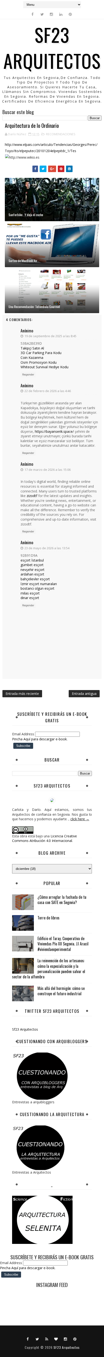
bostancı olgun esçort (37, 588)
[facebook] (32, 14)
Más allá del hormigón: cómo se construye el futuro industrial (61, 990)
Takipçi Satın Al (32, 348)
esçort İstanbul (32, 560)
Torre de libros (48, 918)
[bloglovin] (56, 1338)
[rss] (46, 1338)
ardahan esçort (32, 574)
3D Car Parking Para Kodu (41, 352)
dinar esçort (30, 597)
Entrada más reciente (22, 693)
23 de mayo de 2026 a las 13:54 (46, 548)
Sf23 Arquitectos (25, 1029)
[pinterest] (70, 14)
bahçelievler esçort (35, 579)
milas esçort (30, 593)
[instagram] (51, 14)
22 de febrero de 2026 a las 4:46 (47, 391)
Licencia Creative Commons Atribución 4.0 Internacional (44, 838)
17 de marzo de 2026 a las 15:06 (47, 469)
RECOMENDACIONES (60, 134)
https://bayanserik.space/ (54, 431)
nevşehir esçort (33, 569)
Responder (28, 374)
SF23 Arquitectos (52, 47)
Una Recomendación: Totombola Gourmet (34, 306)
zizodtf (32, 495)
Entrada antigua (84, 693)
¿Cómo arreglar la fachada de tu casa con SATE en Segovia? (61, 899)
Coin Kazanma (32, 357)
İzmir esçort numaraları (39, 584)
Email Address (23, 734)
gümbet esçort (32, 564)
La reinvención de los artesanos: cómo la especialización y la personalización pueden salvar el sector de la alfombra (48, 969)
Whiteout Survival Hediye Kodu (44, 367)
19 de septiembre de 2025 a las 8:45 (50, 336)
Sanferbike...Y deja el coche (25, 214)
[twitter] (42, 14)
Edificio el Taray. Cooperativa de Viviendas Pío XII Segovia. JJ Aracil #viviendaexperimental (63, 944)
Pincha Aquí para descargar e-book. (39, 739)
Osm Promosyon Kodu (39, 362)
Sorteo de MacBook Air (22, 260)
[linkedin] (61, 14)
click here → (79, 819)
